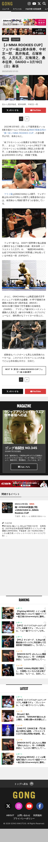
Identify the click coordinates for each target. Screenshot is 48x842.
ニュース (5, 9)
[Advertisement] (24, 567)
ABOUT (10, 815)
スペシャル (17, 9)
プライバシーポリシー (24, 818)
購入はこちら (24, 466)
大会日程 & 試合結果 (33, 9)
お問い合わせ (23, 815)
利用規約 (37, 815)
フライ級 (8, 194)
